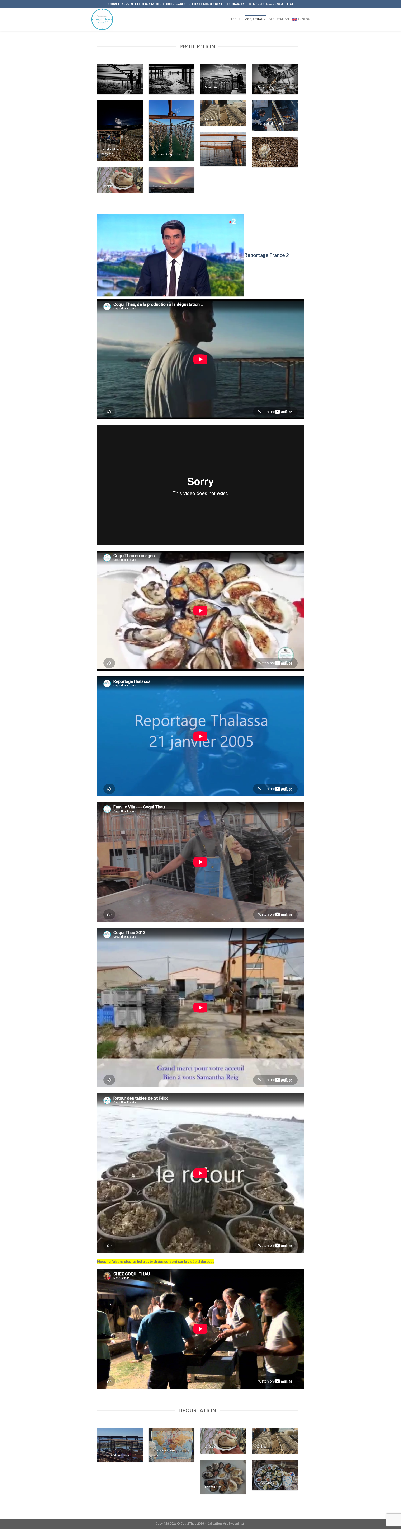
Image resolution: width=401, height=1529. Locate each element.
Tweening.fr (237, 1523)
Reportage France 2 (266, 255)
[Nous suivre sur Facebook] (287, 4)
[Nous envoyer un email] (291, 4)
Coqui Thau (254, 19)
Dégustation (279, 19)
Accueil (236, 19)
